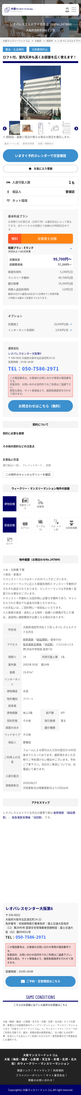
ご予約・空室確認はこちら (43, 981)
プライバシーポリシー (29, 1075)
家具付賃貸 (28, 143)
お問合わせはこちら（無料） (40, 405)
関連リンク (24, 1070)
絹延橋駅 (42, 639)
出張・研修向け (46, 143)
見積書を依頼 (47, 238)
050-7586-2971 (40, 368)
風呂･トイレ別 (11, 143)
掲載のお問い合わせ (40, 1080)
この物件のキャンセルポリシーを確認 (28, 474)
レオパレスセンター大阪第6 (24, 353)
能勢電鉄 (28, 639)
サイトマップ (42, 1070)
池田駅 (49, 644)
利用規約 (58, 1070)
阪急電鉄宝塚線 (32, 644)
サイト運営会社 (55, 1075)
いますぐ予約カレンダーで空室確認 (40, 155)
